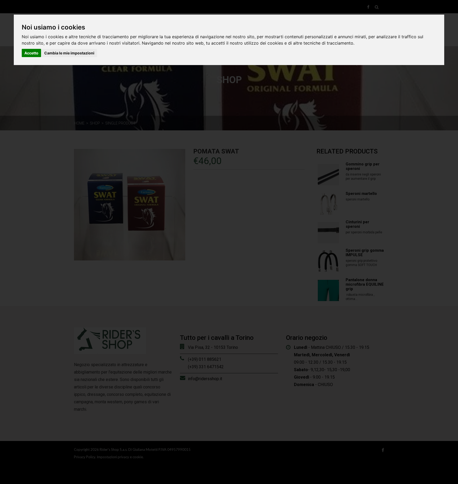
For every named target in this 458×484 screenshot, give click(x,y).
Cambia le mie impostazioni (69, 53)
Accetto (31, 53)
